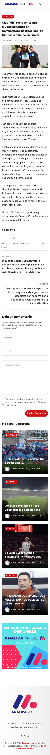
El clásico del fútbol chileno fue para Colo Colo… (24, 461)
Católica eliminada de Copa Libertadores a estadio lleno (22, 507)
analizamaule (17, 469)
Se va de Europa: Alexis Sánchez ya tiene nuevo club (23, 554)
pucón (4, 247)
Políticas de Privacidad (25, 727)
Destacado (11, 435)
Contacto (14, 723)
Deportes (7, 17)
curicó (4, 243)
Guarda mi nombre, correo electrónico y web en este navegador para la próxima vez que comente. (26, 402)
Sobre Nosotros (32, 723)
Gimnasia (24, 243)
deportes (14, 243)
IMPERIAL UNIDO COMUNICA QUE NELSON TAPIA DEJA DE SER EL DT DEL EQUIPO (25, 599)
